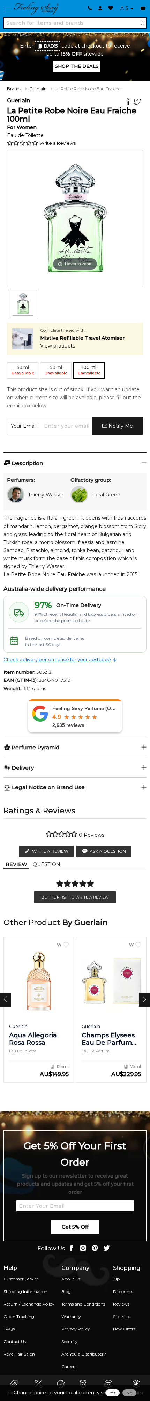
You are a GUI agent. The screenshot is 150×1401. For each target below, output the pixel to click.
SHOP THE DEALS (77, 66)
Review (16, 864)
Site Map (121, 1316)
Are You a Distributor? (83, 1354)
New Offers (124, 1328)
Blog (66, 1291)
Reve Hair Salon (19, 1354)
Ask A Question (108, 851)
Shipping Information (25, 1291)
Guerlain (38, 88)
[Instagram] (83, 1249)
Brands (14, 88)
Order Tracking (18, 1316)
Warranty (71, 1316)
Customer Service (21, 1278)
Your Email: (24, 426)
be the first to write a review (75, 897)
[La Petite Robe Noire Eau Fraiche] (23, 303)
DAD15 (51, 46)
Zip (116, 1278)
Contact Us (14, 1341)
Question (46, 864)
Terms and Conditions (83, 1304)
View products (57, 346)
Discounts (123, 1291)
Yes (112, 1392)
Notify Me (120, 426)
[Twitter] (138, 102)
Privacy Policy (75, 1328)
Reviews (121, 1304)
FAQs (9, 1328)
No (129, 1392)
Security (69, 1341)
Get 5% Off (75, 1227)
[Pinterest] (95, 1249)
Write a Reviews (57, 143)
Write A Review (50, 851)
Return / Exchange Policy (28, 1304)
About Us (70, 1278)
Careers (68, 1366)
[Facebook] (129, 102)
